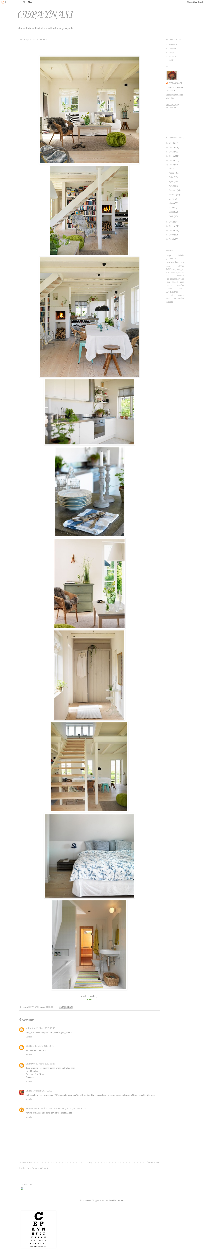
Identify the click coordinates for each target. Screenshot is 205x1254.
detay (181, 265)
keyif (168, 282)
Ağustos (172, 186)
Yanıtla (29, 1037)
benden (170, 262)
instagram (173, 44)
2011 (171, 226)
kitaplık (175, 282)
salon (181, 288)
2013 (171, 164)
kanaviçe (180, 276)
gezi (182, 269)
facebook (173, 48)
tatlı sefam (30, 1028)
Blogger (95, 1200)
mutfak (180, 285)
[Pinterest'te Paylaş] (71, 1007)
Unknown (30, 1064)
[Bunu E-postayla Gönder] (60, 1007)
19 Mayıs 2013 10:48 (45, 1028)
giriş (167, 273)
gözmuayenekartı (177, 273)
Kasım (172, 173)
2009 (171, 235)
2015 (171, 156)
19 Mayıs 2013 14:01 (44, 1046)
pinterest (172, 56)
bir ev (179, 262)
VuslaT (29, 1091)
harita (168, 276)
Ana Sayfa (89, 1162)
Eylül (171, 181)
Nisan (171, 203)
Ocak (171, 216)
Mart (171, 207)
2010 (171, 230)
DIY (168, 269)
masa (182, 282)
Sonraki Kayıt (26, 1162)
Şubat (171, 212)
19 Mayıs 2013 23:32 (42, 1091)
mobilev (169, 285)
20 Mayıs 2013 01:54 (76, 1108)
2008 (171, 239)
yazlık (181, 298)
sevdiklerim (172, 291)
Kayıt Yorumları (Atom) (37, 1168)
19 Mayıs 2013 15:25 (45, 1064)
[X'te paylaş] (65, 1007)
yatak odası (171, 298)
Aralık (172, 168)
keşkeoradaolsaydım (175, 279)
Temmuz (173, 190)
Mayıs (172, 199)
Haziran (172, 194)
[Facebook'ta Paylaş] (68, 1007)
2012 (171, 222)
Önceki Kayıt (153, 1162)
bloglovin (173, 52)
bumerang (169, 266)
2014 (171, 160)
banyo (168, 255)
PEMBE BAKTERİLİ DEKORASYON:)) (46, 1108)
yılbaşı (169, 301)
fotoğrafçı (175, 269)
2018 (171, 143)
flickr (171, 60)
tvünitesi (169, 295)
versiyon (180, 295)
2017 (171, 147)
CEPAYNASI (45, 15)
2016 (171, 152)
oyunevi (169, 288)
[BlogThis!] (63, 1007)
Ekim (171, 177)
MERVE (30, 1046)
